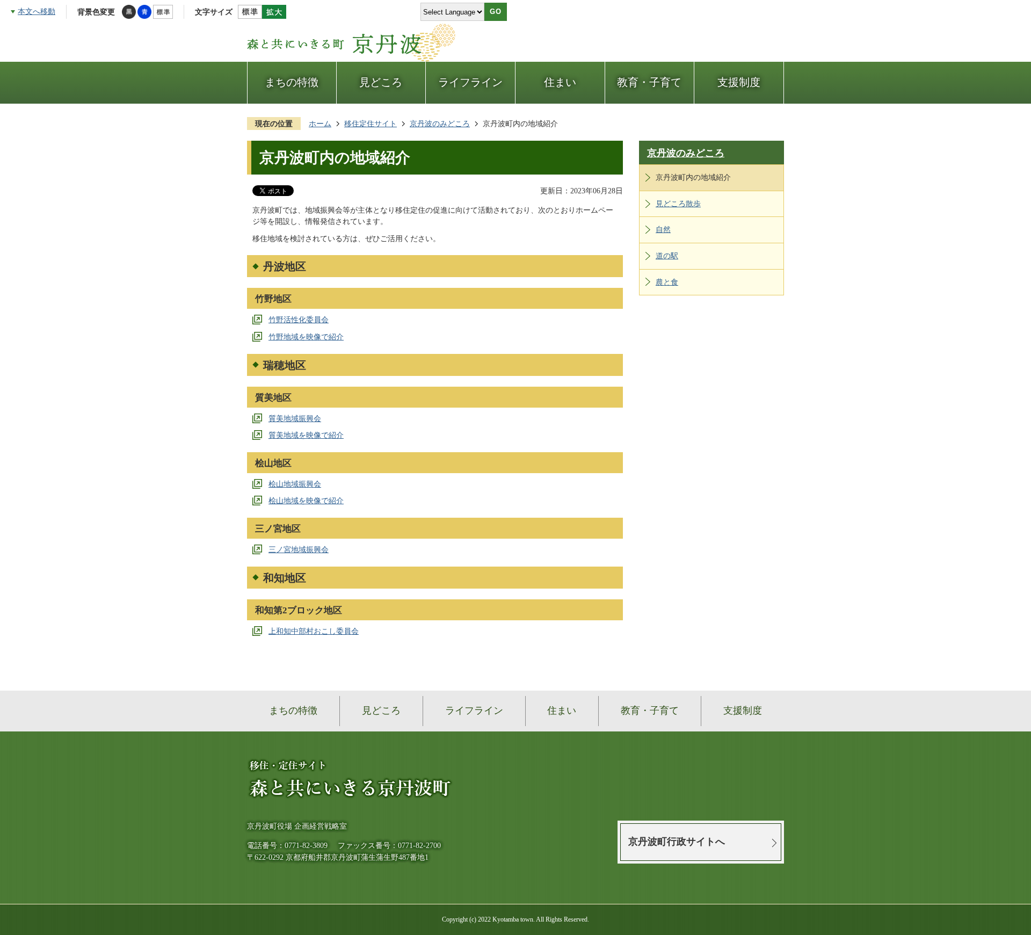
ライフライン (470, 82)
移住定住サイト (370, 123)
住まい (560, 82)
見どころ (380, 82)
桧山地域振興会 (294, 484)
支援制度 (738, 82)
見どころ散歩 (678, 203)
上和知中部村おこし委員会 (313, 631)
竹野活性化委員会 (298, 319)
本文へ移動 (36, 11)
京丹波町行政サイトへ (676, 841)
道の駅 (667, 255)
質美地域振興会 (294, 418)
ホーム (320, 123)
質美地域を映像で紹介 (306, 435)
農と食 (667, 282)
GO (496, 12)
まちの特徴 (291, 82)
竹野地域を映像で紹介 (306, 336)
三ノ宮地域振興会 (298, 549)
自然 (663, 229)
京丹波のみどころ (440, 123)
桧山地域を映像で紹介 (306, 500)
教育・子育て (649, 82)
